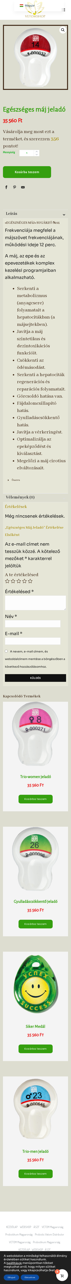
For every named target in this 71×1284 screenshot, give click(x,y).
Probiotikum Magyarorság (19, 1234)
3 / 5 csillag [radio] (18, 581)
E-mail (13, 633)
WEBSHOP (26, 1227)
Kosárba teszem (27, 172)
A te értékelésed (21, 575)
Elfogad (11, 1277)
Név (11, 616)
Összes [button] (16, 480)
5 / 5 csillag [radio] (30, 581)
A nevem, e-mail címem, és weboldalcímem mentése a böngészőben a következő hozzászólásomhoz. (35, 659)
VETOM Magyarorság (53, 1227)
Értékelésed (19, 591)
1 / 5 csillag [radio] (7, 581)
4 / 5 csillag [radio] (24, 581)
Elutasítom (30, 1277)
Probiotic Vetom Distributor (50, 1234)
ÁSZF (37, 1227)
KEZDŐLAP (12, 1227)
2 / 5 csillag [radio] (13, 581)
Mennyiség (9, 152)
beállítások (14, 1263)
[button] (62, 30)
